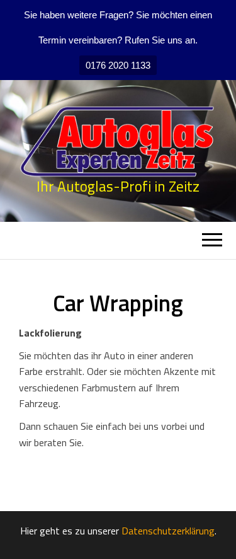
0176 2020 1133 (118, 65)
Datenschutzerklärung (168, 531)
